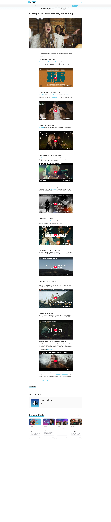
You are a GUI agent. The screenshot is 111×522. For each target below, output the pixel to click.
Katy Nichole (49, 349)
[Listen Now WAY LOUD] (68, 9)
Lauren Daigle (48, 61)
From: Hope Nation (32, 17)
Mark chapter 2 (55, 97)
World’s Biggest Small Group (62, 374)
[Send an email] (41, 403)
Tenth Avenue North (43, 157)
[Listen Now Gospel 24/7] (62, 9)
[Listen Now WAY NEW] (56, 9)
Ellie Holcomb (41, 61)
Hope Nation (46, 400)
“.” (53, 189)
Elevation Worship (47, 220)
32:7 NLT (48, 192)
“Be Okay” (57, 61)
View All (79, 415)
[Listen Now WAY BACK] (59, 9)
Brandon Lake (41, 94)
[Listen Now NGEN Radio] (65, 9)
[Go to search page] (82, 2)
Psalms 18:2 (43, 192)
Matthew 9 (65, 96)
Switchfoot (41, 283)
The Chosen (54, 94)
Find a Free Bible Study (43, 380)
